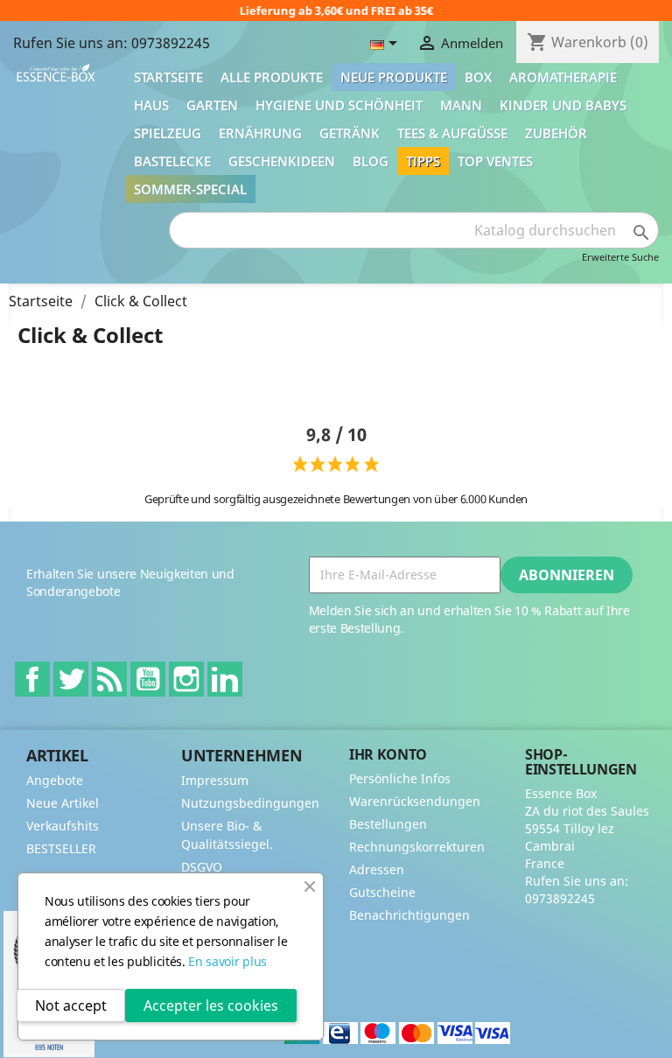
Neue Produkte (393, 77)
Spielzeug (167, 133)
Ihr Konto (388, 754)
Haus (151, 105)
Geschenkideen (281, 161)
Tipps (423, 161)
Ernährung (260, 133)
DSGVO (201, 866)
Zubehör (556, 133)
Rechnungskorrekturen (417, 846)
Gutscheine (382, 892)
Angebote (54, 780)
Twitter (70, 679)
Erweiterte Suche (620, 256)
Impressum (214, 780)
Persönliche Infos (400, 778)
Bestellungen (388, 824)
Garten (212, 105)
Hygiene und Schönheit (339, 105)
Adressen (376, 869)
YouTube (147, 679)
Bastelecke (172, 161)
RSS (109, 679)
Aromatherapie (563, 77)
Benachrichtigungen (409, 915)
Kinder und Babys (563, 105)
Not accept (71, 1005)
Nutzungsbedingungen (250, 803)
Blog (370, 161)
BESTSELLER (61, 848)
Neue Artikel (62, 803)
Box (478, 77)
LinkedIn (224, 679)
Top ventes (495, 161)
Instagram (186, 679)
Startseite (168, 77)
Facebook (32, 679)
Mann (461, 105)
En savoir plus (227, 961)
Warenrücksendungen (414, 801)
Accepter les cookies (211, 1005)
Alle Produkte (271, 77)
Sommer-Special (190, 189)
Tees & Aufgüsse (452, 133)
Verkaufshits (62, 825)
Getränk (349, 133)
